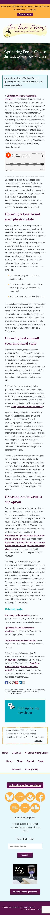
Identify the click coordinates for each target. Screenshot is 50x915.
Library (9, 761)
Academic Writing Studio (36, 753)
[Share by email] (23, 682)
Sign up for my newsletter (28, 710)
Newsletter (16, 769)
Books (41, 761)
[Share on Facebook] (6, 682)
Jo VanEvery (25, 30)
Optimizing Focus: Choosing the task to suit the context (22, 666)
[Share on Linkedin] (20, 682)
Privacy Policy (31, 769)
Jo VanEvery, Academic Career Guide (16, 176)
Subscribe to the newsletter (25, 785)
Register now (25, 14)
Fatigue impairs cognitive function (20, 640)
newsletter (12, 660)
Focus (19, 691)
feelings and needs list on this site (27, 407)
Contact (30, 761)
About (19, 761)
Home (5, 753)
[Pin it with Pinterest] (16, 682)
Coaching (16, 753)
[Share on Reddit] (13, 682)
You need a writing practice (17, 615)
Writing (27, 691)
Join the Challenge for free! (25, 892)
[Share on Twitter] (9, 682)
